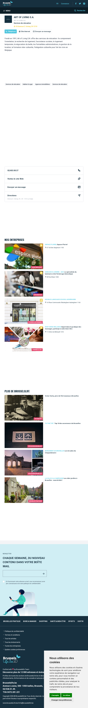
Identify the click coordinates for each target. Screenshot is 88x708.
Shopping (43, 621)
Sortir (80, 621)
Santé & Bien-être (58, 621)
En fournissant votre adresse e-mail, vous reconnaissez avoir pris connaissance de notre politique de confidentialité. (25, 582)
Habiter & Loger (28, 84)
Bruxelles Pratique (11, 621)
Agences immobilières (42, 84)
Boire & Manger (29, 621)
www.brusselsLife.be (10, 703)
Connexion (65, 4)
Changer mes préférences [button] (61, 700)
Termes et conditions (12, 635)
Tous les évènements (12, 642)
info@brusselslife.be (26, 703)
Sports (71, 621)
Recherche (81, 10)
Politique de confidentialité (14, 631)
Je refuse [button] (66, 695)
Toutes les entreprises (12, 646)
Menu (8, 11)
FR (57, 4)
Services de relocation (13, 84)
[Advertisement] (44, 104)
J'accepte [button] (55, 695)
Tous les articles (10, 638)
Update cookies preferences (14, 649)
